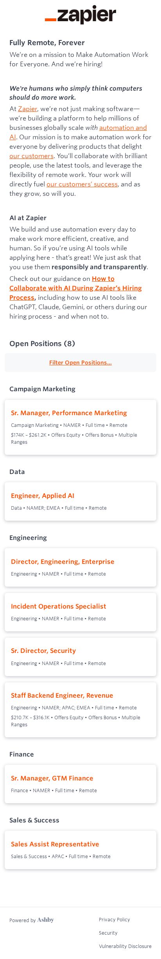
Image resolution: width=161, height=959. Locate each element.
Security (108, 933)
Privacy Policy (114, 919)
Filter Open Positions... (80, 362)
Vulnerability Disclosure (125, 946)
